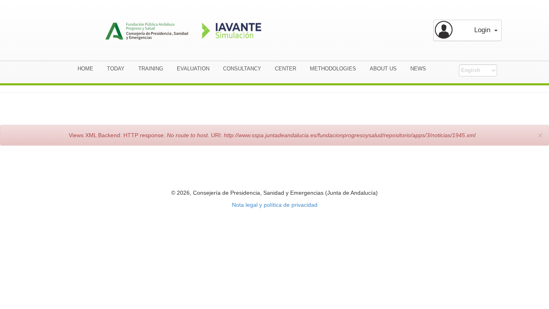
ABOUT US (383, 69)
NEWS (418, 69)
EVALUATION (193, 69)
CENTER (285, 69)
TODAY (116, 69)
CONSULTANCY (242, 69)
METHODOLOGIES (333, 69)
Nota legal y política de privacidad (275, 205)
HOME (85, 69)
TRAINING (150, 69)
